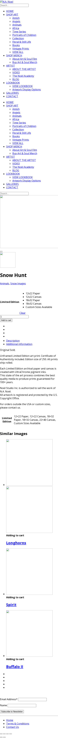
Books (16, 45)
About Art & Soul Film (24, 59)
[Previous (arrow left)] (1, 737)
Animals (16, 24)
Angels (16, 21)
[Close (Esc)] (10, 733)
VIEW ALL (17, 52)
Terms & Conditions (17, 723)
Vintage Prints (20, 48)
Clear (22, 313)
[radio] (39, 293)
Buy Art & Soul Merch (24, 62)
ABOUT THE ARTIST (24, 69)
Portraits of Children (24, 35)
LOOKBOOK (13, 82)
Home (9, 720)
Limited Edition (9, 302)
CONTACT (12, 96)
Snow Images (18, 283)
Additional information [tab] (19, 344)
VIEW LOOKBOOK (22, 86)
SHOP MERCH (14, 55)
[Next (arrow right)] (4, 737)
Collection (18, 38)
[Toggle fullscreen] (4, 733)
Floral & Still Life (21, 42)
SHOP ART (12, 14)
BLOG (15, 79)
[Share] (7, 733)
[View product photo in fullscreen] (1, 251)
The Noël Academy (23, 76)
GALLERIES (12, 93)
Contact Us (12, 727)
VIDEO (16, 72)
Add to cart (6, 320)
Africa (15, 28)
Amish (15, 18)
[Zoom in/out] (1, 733)
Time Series (19, 31)
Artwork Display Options (26, 89)
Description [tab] (13, 340)
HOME (10, 11)
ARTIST (10, 65)
